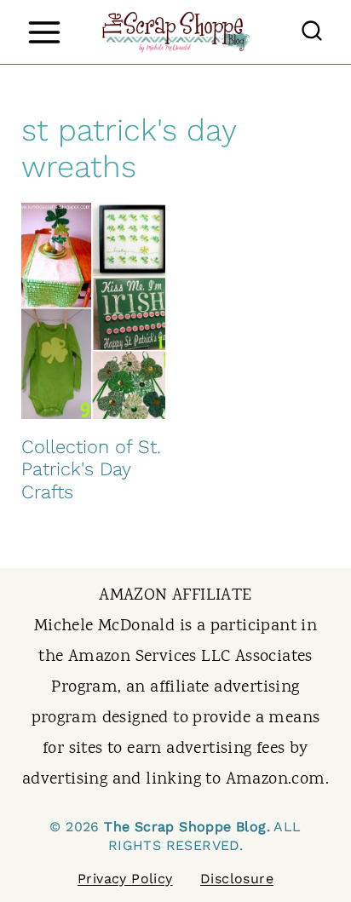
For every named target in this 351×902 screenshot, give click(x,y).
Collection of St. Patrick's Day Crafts (91, 469)
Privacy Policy (125, 878)
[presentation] (93, 311)
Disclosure (236, 878)
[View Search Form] (312, 32)
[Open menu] (43, 32)
